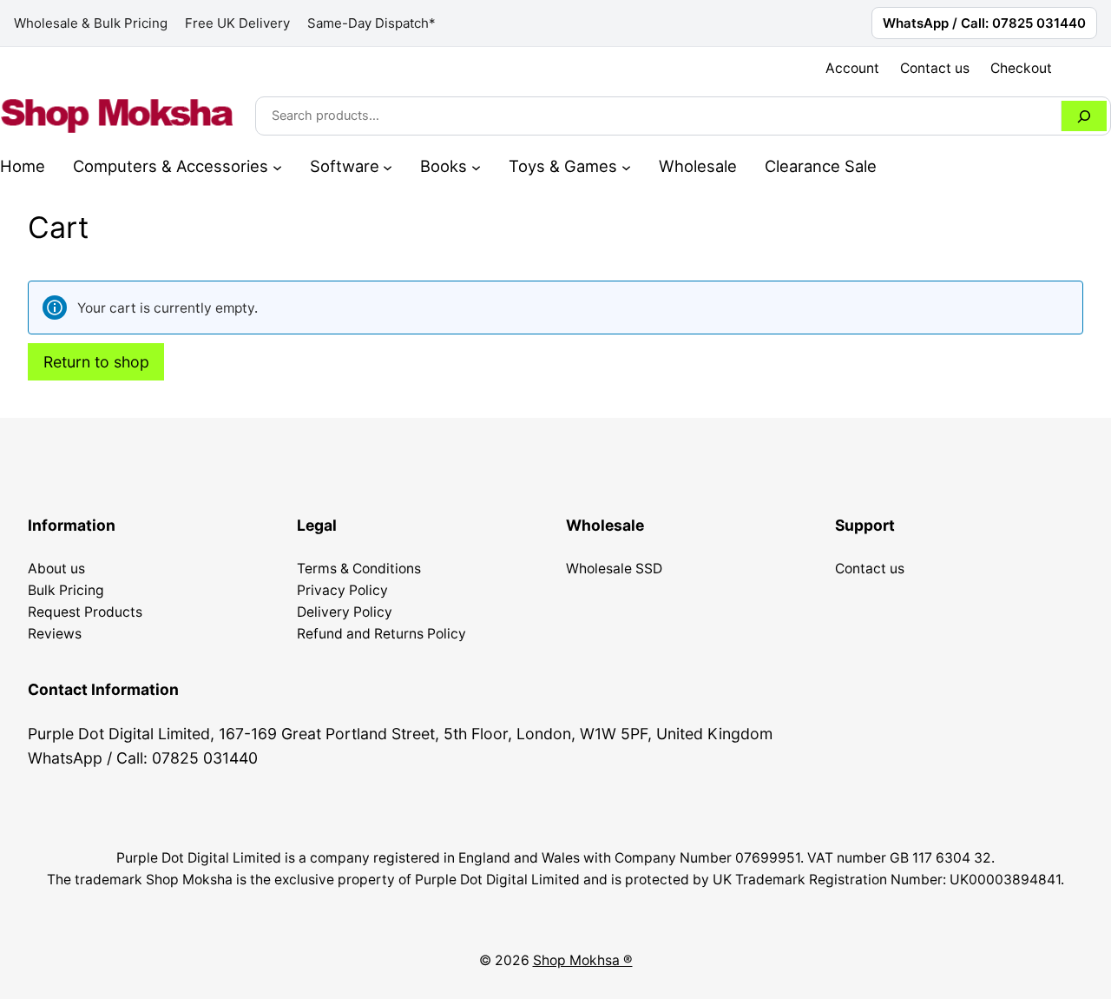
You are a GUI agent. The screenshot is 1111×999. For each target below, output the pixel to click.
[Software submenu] (387, 166)
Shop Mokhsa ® (583, 960)
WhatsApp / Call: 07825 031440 (984, 23)
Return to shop (96, 362)
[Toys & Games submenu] (626, 166)
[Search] (1084, 116)
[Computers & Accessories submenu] (277, 166)
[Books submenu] (476, 166)
